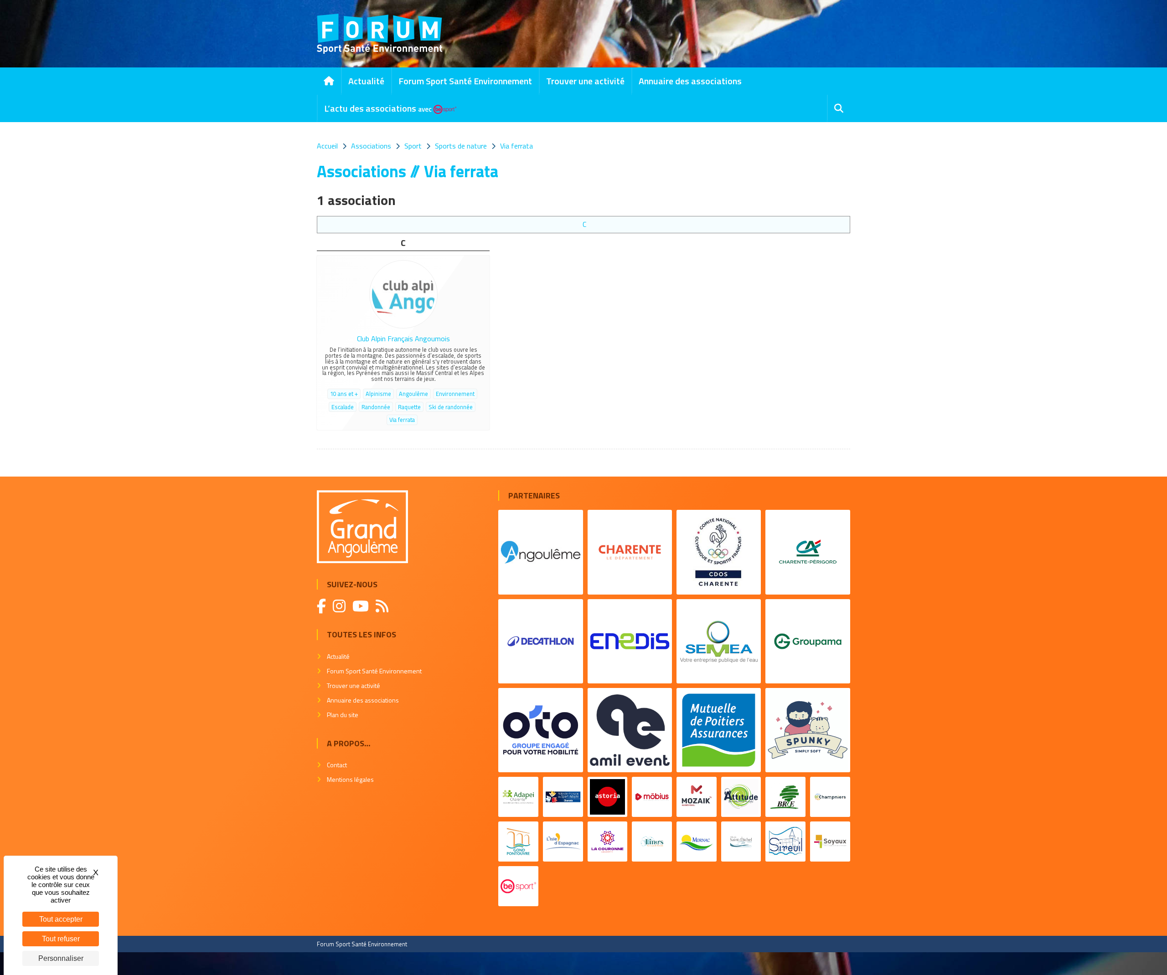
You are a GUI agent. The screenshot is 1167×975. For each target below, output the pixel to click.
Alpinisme (378, 393)
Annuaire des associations (690, 81)
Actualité (366, 81)
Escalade (342, 406)
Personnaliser (60, 958)
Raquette (409, 406)
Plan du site (342, 714)
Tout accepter (61, 919)
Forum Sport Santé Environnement (465, 81)
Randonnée (375, 406)
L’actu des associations (378, 108)
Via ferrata (402, 419)
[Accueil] (329, 81)
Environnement (455, 393)
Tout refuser (61, 939)
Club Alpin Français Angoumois (403, 338)
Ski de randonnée (451, 406)
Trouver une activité (585, 81)
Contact (337, 765)
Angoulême (413, 393)
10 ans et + (344, 393)
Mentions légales (350, 779)
